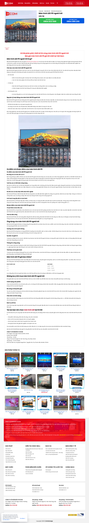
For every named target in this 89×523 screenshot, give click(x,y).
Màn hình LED (47, 11)
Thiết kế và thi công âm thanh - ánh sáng (54, 452)
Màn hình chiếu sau (30, 459)
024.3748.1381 (13, 505)
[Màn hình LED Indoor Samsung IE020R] (44, 403)
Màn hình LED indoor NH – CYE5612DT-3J (28, 369)
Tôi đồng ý (22, 518)
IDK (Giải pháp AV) (29, 471)
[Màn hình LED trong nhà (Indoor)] (12, 360)
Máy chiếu (9, 467)
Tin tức (52, 3)
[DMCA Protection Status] (72, 515)
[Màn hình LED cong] (28, 381)
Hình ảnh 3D (8, 448)
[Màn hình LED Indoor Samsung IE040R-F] (60, 381)
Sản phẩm (27, 3)
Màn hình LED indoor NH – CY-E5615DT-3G (60, 412)
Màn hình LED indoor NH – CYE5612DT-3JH (44, 391)
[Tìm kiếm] (57, 3)
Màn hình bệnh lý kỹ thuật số (71, 454)
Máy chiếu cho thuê (10, 473)
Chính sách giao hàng (70, 471)
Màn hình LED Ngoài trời (56, 11)
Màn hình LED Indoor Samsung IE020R (44, 412)
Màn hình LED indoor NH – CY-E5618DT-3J (44, 369)
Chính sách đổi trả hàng (71, 475)
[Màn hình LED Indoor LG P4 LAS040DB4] (28, 403)
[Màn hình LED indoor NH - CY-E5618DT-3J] (44, 360)
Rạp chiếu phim (9, 450)
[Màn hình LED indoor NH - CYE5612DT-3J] (28, 360)
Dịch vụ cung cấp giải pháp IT (52, 454)
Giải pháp (35, 3)
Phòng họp (8, 454)
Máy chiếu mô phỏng (10, 475)
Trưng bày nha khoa (70, 452)
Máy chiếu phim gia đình (11, 471)
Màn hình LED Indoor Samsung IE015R (60, 369)
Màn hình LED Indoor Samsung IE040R (76, 391)
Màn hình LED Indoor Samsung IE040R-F (60, 391)
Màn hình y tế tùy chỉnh (70, 450)
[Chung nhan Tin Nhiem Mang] (80, 515)
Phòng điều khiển (9, 452)
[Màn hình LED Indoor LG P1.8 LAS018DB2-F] (76, 360)
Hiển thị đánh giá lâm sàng (71, 448)
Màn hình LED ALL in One (30, 457)
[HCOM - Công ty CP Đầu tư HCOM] (9, 3)
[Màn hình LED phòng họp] (76, 403)
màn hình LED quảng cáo (32, 61)
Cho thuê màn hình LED (50, 450)
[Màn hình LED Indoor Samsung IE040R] (76, 381)
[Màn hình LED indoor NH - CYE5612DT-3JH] (44, 381)
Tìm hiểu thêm (6, 519)
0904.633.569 (48, 505)
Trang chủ (41, 11)
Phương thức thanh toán (71, 473)
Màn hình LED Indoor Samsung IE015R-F (12, 391)
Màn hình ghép (29, 452)
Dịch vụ (42, 3)
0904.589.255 (40, 505)
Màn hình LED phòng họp (76, 411)
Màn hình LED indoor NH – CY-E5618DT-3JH (12, 412)
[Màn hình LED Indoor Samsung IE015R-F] (12, 381)
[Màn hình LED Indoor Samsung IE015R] (60, 360)
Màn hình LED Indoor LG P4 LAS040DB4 (28, 412)
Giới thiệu (20, 3)
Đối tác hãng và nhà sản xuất (52, 471)
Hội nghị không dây (10, 458)
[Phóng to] (6, 41)
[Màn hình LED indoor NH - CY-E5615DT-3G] (60, 403)
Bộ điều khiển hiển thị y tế (71, 456)
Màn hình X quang (69, 458)
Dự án (47, 3)
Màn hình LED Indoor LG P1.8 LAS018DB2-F (77, 369)
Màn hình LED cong (28, 390)
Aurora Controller (29, 473)
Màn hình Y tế (71, 446)
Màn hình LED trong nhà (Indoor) (12, 369)
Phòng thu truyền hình (10, 456)
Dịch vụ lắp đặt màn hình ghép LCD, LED (54, 448)
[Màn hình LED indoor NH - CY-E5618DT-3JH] (12, 403)
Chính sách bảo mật (70, 477)
